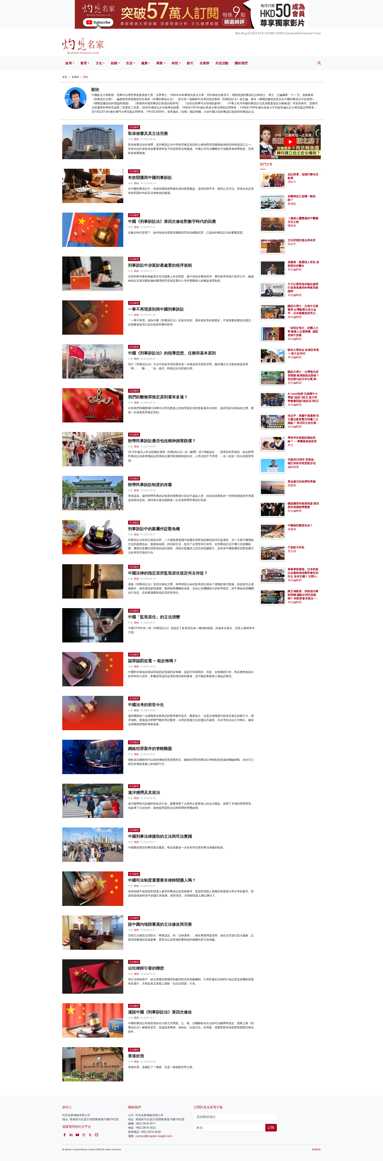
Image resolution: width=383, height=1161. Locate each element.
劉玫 (85, 77)
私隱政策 (316, 1149)
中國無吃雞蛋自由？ (300, 525)
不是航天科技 (296, 547)
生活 (129, 63)
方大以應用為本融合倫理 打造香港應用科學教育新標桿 (303, 287)
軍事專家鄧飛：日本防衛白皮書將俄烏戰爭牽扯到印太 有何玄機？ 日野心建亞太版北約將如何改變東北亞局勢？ (303, 576)
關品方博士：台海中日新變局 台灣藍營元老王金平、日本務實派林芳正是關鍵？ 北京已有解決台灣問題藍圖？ (303, 313)
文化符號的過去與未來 (302, 240)
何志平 (292, 244)
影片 (190, 63)
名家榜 (204, 63)
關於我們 (241, 63)
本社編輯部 (295, 269)
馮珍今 (292, 181)
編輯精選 (293, 467)
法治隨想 (134, 127)
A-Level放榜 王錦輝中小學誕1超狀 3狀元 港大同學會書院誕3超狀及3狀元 (303, 397)
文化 (99, 63)
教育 (84, 63)
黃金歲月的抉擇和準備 (302, 481)
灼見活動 (222, 63)
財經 (114, 63)
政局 (68, 63)
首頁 (64, 77)
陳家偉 (292, 225)
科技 (175, 63)
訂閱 (271, 1127)
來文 (290, 445)
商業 (159, 63)
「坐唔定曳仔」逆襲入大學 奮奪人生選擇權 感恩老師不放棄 (303, 331)
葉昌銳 (292, 203)
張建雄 (292, 485)
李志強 (292, 551)
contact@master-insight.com (153, 1136)
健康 (144, 63)
